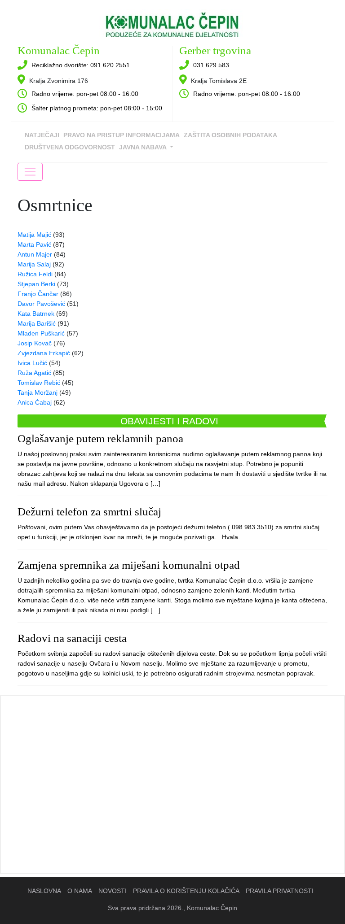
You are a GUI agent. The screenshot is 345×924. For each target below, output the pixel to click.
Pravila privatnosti (280, 890)
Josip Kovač (35, 343)
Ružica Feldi (35, 274)
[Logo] (173, 21)
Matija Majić (34, 234)
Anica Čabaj (35, 402)
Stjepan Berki (36, 284)
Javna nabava (143, 147)
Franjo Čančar (38, 293)
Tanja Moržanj (38, 392)
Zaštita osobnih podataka (230, 135)
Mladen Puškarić (41, 333)
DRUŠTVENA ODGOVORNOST (70, 147)
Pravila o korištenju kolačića (186, 890)
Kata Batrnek (36, 313)
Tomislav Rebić (39, 382)
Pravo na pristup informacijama (121, 135)
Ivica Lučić (32, 362)
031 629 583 (211, 65)
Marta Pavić (34, 244)
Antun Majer (35, 254)
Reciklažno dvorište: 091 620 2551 (80, 65)
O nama (79, 890)
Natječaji (42, 135)
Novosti (112, 890)
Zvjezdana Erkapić (44, 353)
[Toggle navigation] (30, 172)
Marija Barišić (37, 323)
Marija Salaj (34, 264)
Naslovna (44, 890)
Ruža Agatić (34, 372)
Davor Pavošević (41, 303)
